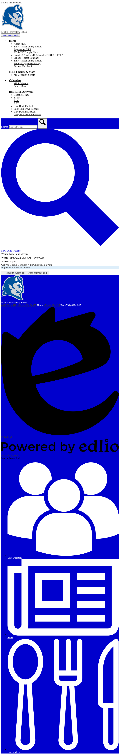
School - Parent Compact (26, 57)
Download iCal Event (41, 264)
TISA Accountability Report (28, 46)
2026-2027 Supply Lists (26, 52)
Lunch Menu (20, 86)
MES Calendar (21, 83)
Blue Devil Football (23, 106)
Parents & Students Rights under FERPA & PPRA (39, 55)
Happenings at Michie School (15, 267)
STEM (17, 97)
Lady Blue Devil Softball (26, 109)
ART (16, 103)
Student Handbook (23, 66)
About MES (20, 43)
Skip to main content (11, 2)
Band (16, 100)
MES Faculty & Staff (24, 74)
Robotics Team (21, 94)
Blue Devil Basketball (24, 111)
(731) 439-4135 (52, 305)
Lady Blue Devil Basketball (27, 114)
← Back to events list (13, 273)
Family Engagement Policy (27, 63)
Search (4, 126)
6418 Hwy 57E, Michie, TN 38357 (18, 305)
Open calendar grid (37, 273)
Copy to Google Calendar (14, 264)
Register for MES (22, 49)
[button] (13, 40)
